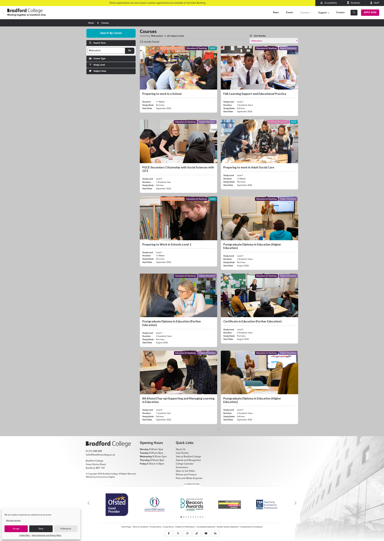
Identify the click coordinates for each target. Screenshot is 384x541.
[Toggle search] (354, 12)
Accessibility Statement (205, 527)
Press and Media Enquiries (189, 478)
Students (355, 3)
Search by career (111, 33)
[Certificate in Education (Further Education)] (259, 309)
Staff (376, 3)
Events (289, 12)
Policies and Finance (186, 475)
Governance (182, 467)
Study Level (98, 65)
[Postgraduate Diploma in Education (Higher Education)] (259, 233)
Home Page (126, 527)
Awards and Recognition (188, 460)
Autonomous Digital (105, 477)
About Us (180, 449)
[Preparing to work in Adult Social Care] (259, 155)
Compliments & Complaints (251, 527)
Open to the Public (185, 471)
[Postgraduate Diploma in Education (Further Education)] (178, 310)
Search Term (99, 43)
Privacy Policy (155, 527)
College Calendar (184, 464)
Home (91, 23)
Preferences (65, 529)
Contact (340, 12)
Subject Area (99, 71)
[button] (295, 503)
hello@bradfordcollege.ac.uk (100, 455)
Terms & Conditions (140, 527)
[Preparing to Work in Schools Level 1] (178, 232)
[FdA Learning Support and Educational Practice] (259, 81)
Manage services (13, 521)
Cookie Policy (24, 535)
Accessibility (330, 3)
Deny (41, 529)
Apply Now (370, 12)
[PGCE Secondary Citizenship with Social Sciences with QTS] (178, 156)
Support (322, 13)
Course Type (98, 59)
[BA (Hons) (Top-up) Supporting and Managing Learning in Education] (178, 387)
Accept (16, 529)
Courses (304, 13)
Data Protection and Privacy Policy (46, 535)
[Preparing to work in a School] (178, 79)
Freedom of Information (185, 527)
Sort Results (259, 36)
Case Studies (182, 453)
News (276, 12)
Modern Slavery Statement (227, 527)
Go (129, 50)
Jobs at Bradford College (188, 457)
